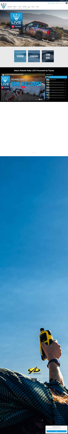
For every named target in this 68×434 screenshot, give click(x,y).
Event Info (9, 8)
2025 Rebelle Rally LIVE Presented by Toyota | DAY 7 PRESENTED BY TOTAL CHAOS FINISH (57, 87)
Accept (56, 431)
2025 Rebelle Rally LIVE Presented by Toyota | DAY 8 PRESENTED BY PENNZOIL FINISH (57, 82)
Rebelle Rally (9, 6)
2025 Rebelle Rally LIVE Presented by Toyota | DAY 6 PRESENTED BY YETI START (57, 95)
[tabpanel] (23, 87)
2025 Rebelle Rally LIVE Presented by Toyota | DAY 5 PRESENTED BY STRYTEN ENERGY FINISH (57, 97)
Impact (20, 6)
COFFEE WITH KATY (53, 79)
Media (27, 8)
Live (28, 6)
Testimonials (19, 8)
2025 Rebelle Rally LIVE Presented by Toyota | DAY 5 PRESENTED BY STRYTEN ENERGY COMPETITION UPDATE (57, 100)
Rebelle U (14, 6)
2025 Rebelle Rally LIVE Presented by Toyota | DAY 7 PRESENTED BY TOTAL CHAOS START (57, 92)
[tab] (56, 77)
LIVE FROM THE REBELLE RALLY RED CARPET (57, 77)
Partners (33, 6)
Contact (37, 6)
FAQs (24, 8)
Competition (14, 8)
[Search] (67, 3)
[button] (9, 128)
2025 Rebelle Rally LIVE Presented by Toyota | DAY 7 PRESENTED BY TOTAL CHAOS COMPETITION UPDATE (57, 90)
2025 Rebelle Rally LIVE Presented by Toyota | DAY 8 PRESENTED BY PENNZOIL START (57, 84)
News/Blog (24, 6)
